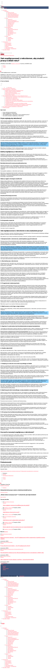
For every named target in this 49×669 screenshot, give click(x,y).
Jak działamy (8, 44)
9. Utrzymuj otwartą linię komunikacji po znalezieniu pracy (16, 105)
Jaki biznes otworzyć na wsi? (11, 512)
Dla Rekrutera (11, 23)
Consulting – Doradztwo (10, 48)
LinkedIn (9, 37)
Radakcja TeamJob (15, 63)
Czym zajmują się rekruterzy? (9, 88)
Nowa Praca (10, 25)
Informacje (5, 41)
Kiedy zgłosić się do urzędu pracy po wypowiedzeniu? (18, 527)
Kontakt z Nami (6, 49)
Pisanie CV (10, 19)
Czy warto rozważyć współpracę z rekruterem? (13, 106)
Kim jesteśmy (8, 43)
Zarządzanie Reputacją (13, 17)
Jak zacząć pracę (9, 47)
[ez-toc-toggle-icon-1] (24, 84)
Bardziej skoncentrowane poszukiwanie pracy (14, 90)
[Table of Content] (24, 84)
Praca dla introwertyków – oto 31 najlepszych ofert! (15, 545)
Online (6, 36)
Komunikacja (10, 31)
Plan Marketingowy (12, 32)
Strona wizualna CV (12, 20)
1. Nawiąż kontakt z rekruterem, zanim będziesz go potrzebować (18, 96)
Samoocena (10, 30)
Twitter (9, 39)
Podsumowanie (6, 107)
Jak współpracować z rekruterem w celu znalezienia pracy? (15, 95)
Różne (9, 35)
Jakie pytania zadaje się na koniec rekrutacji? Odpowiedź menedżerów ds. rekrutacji (19, 471)
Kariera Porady (11, 12)
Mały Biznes (10, 34)
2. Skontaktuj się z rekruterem (11, 98)
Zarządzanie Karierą (12, 13)
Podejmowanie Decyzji (13, 29)
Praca (6, 18)
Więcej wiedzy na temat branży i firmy (12, 93)
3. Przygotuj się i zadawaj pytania (12, 99)
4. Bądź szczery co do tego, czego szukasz (13, 100)
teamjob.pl (21, 576)
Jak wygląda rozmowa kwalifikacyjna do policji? (16, 505)
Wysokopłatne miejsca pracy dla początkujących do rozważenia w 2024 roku (22, 552)
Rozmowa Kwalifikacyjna (13, 21)
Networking (10, 26)
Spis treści (10, 87)
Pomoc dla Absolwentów (13, 14)
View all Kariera (3, 563)
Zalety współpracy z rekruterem (9, 89)
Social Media (10, 38)
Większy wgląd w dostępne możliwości (13, 91)
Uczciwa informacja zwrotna (11, 92)
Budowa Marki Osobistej (13, 15)
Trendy (9, 40)
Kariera (6, 11)
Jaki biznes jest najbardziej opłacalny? (14, 520)
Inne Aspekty (8, 27)
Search (2, 54)
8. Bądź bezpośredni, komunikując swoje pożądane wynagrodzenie (18, 104)
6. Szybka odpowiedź (9, 102)
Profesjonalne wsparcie (10, 94)
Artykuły (5, 10)
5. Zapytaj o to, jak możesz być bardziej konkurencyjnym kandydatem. (19, 101)
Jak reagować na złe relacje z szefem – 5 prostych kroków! (17, 559)
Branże (6, 46)
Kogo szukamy (8, 45)
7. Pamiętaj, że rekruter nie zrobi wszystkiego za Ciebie (16, 103)
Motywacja (10, 28)
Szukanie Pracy (11, 22)
